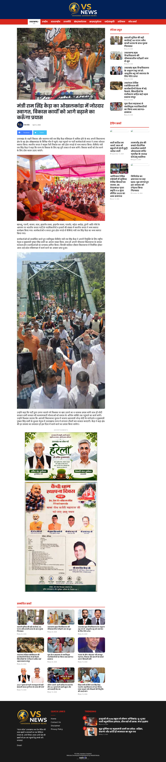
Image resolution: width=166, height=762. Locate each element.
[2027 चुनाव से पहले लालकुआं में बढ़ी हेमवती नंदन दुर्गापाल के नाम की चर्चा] (30, 675)
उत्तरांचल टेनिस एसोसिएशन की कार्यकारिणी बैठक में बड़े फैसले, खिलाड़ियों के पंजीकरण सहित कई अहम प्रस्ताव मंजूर (29, 658)
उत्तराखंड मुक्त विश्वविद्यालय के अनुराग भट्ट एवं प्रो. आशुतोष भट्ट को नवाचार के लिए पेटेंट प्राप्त (91, 629)
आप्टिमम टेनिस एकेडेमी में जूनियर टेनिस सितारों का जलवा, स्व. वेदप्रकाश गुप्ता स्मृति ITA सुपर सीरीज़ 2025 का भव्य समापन (118, 186)
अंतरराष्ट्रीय (55, 21)
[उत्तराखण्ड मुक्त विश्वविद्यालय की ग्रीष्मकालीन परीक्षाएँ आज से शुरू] (61, 617)
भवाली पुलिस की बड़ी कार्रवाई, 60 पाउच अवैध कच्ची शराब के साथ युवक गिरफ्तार (30, 629)
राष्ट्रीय (45, 21)
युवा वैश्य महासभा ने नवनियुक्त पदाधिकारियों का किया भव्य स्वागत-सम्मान (60, 657)
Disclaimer (55, 725)
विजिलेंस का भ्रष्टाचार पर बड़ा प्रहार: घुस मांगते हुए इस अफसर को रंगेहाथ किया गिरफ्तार (140, 183)
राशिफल (121, 21)
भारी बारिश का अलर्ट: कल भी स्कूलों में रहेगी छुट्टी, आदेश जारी (119, 147)
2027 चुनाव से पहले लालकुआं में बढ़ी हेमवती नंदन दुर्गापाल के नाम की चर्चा (30, 686)
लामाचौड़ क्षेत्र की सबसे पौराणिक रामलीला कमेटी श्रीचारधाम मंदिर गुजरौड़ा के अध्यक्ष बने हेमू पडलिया (139, 149)
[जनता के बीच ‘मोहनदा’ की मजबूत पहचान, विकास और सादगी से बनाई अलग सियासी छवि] (91, 645)
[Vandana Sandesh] (83, 9)
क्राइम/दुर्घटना (95, 21)
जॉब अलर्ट (132, 21)
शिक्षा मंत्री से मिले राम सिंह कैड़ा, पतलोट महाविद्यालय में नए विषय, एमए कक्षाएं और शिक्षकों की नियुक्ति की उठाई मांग (91, 688)
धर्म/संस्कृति (110, 21)
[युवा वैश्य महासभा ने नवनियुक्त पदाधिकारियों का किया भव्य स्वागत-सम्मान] (61, 645)
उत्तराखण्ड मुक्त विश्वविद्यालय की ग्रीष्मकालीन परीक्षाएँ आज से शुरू (59, 628)
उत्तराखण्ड (33, 21)
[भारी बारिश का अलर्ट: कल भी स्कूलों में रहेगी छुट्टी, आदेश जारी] (119, 135)
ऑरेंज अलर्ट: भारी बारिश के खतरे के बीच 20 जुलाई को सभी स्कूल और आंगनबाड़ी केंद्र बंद (60, 687)
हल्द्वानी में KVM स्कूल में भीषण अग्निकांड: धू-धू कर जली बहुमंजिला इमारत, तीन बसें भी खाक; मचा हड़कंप (123, 720)
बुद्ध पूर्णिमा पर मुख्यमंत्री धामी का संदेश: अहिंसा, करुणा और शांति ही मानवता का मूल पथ (121, 730)
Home (53, 718)
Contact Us (56, 722)
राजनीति (67, 21)
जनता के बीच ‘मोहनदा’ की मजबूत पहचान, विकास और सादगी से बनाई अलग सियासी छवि (91, 657)
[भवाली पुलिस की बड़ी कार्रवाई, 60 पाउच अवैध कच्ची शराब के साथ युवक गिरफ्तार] (30, 617)
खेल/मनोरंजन (80, 21)
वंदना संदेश (26, 125)
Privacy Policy (57, 729)
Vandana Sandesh (86, 754)
